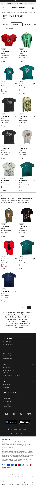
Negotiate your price (7, 199)
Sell (4, 364)
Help (4, 381)
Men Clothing (21, 12)
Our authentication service (11, 356)
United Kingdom (10, 476)
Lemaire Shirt (11, 319)
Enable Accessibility (18, 1)
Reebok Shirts (22, 319)
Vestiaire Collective (10, 393)
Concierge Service (8, 344)
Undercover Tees (10, 326)
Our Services (7, 338)
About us (5, 396)
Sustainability (7, 399)
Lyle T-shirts (24, 323)
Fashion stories (7, 407)
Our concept (7, 342)
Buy (4, 350)
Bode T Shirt (22, 321)
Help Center (6, 384)
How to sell (6, 367)
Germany (24, 476)
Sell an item (6, 373)
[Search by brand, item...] (3, 7)
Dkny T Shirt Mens (12, 323)
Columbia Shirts (10, 317)
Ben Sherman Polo (9, 313)
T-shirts (30, 12)
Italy (32, 476)
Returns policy (7, 359)
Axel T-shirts (12, 321)
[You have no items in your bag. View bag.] (32, 7)
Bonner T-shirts (24, 326)
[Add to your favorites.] (16, 52)
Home (3, 12)
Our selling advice (8, 370)
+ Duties (6, 58)
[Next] (22, 307)
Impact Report (7, 401)
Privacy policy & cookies (17, 434)
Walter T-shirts (18, 328)
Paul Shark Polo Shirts (12, 315)
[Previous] (13, 307)
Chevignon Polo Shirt (24, 313)
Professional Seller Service (11, 376)
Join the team (7, 404)
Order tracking (7, 353)
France (4, 476)
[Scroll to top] (29, 307)
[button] (32, 7)
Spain (29, 476)
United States (18, 476)
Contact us (6, 387)
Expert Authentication (25, 199)
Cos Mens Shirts (23, 317)
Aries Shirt (25, 315)
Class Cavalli (11, 12)
